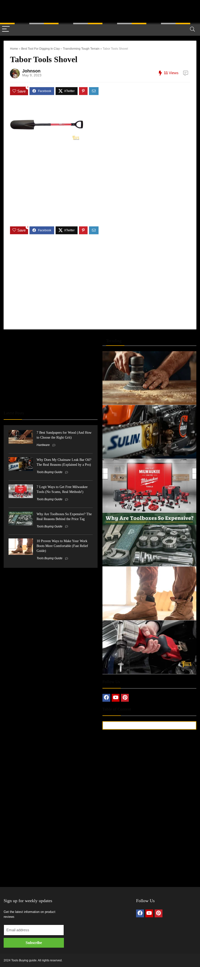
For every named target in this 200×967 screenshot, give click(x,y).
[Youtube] (116, 698)
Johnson (31, 71)
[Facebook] (106, 698)
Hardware (43, 445)
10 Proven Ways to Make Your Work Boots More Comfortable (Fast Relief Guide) (62, 546)
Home (14, 48)
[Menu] (6, 29)
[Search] (192, 29)
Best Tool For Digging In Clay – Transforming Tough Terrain (60, 48)
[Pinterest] (125, 698)
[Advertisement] (100, 11)
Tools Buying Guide (49, 472)
